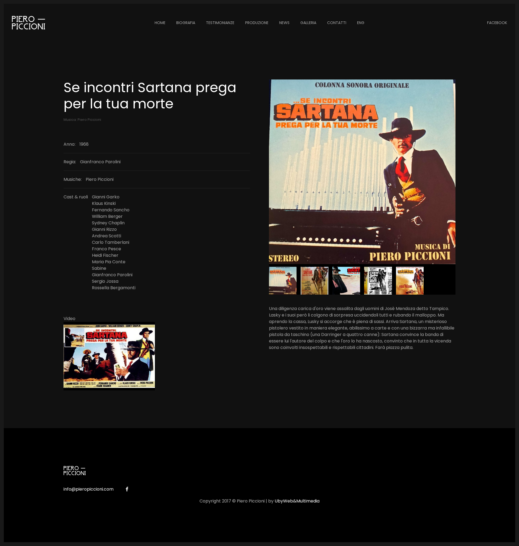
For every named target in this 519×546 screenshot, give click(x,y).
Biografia (185, 22)
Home (160, 22)
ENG (360, 22)
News (284, 22)
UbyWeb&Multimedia (297, 501)
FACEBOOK (497, 22)
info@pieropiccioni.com (89, 489)
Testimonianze (220, 22)
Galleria (308, 22)
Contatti (336, 22)
